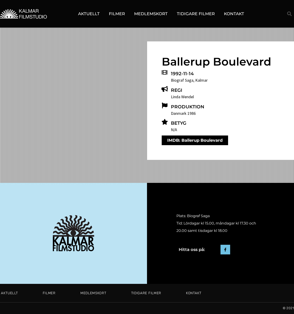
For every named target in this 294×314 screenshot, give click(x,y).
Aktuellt (89, 13)
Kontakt (234, 13)
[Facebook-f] (225, 249)
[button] (289, 13)
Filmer (117, 13)
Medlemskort (151, 13)
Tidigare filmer (196, 13)
